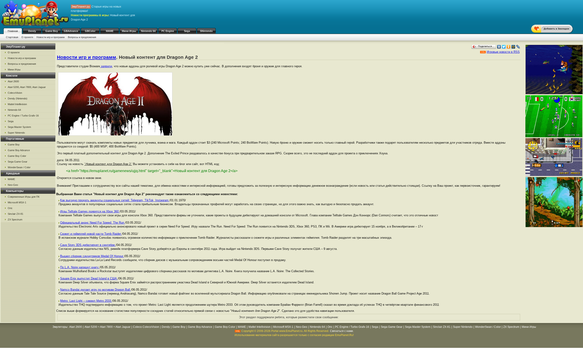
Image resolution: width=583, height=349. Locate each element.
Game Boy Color (17, 156)
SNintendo (206, 31)
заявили (106, 66)
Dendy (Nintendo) (17, 98)
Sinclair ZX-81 (15, 213)
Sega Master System (19, 127)
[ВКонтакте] (499, 47)
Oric (10, 208)
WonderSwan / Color (19, 167)
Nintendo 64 (148, 31)
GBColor (90, 31)
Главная (13, 31)
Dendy (32, 31)
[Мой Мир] (513, 47)
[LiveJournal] (518, 47)
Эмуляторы (59, 326)
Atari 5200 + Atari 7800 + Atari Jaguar (107, 326)
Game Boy (51, 31)
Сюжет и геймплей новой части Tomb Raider (91, 233)
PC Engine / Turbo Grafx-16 (23, 115)
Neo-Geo (13, 185)
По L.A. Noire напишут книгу (80, 267)
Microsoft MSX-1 (17, 202)
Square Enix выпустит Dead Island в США (89, 278)
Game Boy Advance (19, 150)
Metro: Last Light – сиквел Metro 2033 (86, 300)
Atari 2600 (13, 81)
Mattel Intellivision (17, 104)
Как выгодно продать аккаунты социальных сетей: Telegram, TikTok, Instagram (114, 200)
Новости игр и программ (50, 37)
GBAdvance (71, 31)
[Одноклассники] (508, 47)
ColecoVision (15, 92)
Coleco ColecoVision (146, 326)
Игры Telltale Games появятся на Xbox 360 (90, 211)
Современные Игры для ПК (23, 196)
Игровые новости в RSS (503, 52)
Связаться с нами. (342, 331)
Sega (187, 31)
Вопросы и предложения (82, 37)
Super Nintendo (16, 132)
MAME (109, 31)
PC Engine (167, 31)
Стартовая (12, 37)
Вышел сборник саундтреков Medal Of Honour (92, 256)
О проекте (27, 37)
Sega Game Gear (17, 161)
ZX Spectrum (15, 219)
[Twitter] (503, 47)
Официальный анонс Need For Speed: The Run (92, 222)
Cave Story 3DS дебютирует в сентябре (88, 245)
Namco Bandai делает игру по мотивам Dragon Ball (95, 289)
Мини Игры (129, 31)
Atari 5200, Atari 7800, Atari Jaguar (27, 87)
